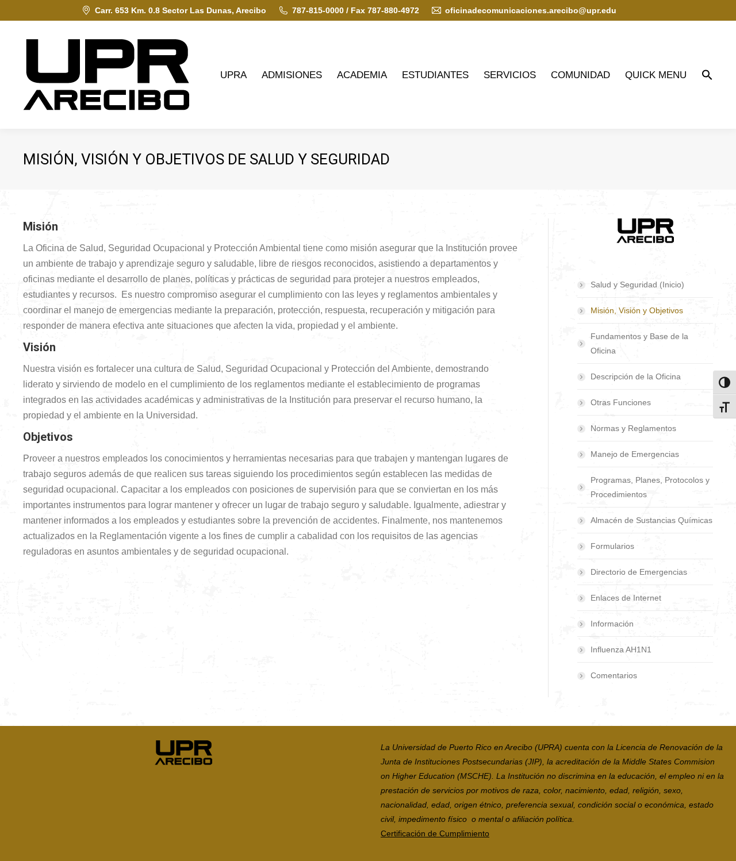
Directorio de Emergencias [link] (639, 571)
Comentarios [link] (614, 675)
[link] (106, 75)
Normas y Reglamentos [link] (633, 428)
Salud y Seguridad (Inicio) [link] (637, 284)
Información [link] (612, 623)
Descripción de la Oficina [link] (636, 376)
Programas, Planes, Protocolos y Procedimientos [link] (650, 487)
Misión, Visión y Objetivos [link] (637, 310)
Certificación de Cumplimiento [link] (435, 833)
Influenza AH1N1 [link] (621, 649)
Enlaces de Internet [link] (626, 597)
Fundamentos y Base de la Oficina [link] (639, 343)
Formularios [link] (612, 546)
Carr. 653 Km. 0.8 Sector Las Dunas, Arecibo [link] (180, 10)
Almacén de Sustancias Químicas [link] (651, 520)
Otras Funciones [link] (621, 402)
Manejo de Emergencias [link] (635, 454)
